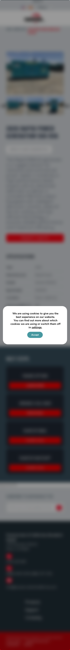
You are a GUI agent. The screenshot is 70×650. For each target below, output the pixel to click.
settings (37, 327)
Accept (35, 334)
